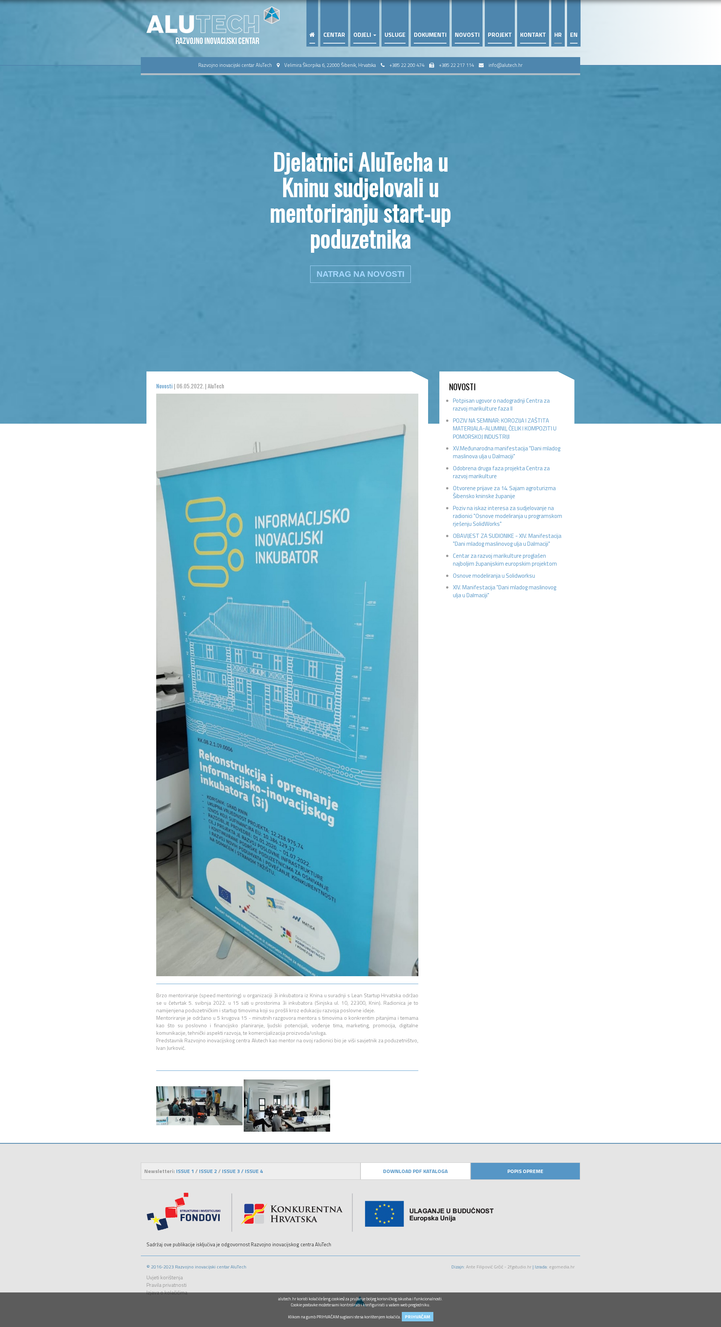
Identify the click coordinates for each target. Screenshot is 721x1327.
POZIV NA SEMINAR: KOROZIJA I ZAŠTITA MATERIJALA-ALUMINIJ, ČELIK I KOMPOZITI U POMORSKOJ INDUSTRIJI (505, 428)
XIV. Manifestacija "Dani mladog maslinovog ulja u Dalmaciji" (504, 591)
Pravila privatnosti (166, 1285)
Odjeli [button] (363, 35)
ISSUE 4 (254, 1171)
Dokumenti (430, 35)
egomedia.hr (562, 1266)
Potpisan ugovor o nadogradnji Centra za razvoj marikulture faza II (501, 404)
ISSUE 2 (208, 1171)
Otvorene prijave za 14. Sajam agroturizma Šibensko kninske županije (504, 492)
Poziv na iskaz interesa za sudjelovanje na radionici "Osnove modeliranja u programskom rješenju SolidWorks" (507, 516)
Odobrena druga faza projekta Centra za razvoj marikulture (501, 472)
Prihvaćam (417, 1316)
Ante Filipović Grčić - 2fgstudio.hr (498, 1266)
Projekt (500, 35)
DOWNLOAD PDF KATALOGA (415, 1171)
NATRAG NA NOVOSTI (360, 274)
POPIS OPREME (525, 1171)
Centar (334, 35)
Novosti (467, 35)
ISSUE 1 (185, 1171)
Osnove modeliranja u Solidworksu (494, 575)
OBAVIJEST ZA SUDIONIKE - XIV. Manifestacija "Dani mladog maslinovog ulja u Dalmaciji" (507, 539)
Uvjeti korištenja (164, 1277)
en (574, 35)
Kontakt (533, 35)
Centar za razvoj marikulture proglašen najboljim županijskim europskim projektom (505, 559)
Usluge (395, 35)
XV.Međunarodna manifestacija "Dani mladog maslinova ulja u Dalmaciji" (506, 452)
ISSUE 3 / (233, 1171)
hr (558, 35)
